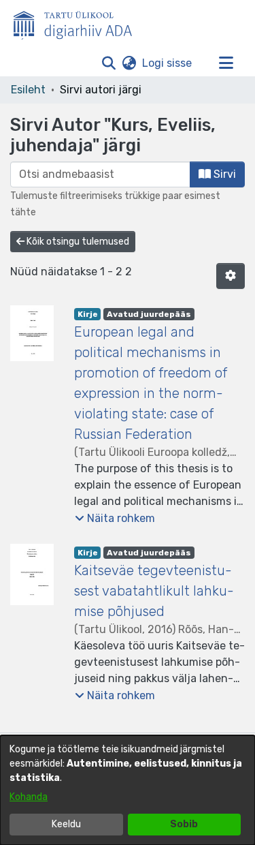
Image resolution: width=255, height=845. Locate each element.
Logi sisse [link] (167, 63)
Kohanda (29, 797)
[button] (108, 63)
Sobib (184, 824)
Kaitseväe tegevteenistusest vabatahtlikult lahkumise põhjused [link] (154, 590)
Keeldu (66, 824)
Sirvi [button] (223, 174)
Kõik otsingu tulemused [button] (76, 241)
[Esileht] (78, 22)
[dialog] (127, 790)
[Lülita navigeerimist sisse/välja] (226, 63)
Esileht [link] (28, 89)
